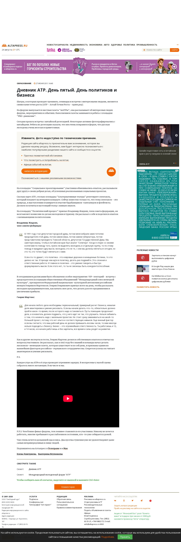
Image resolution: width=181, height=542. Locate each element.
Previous (139, 135)
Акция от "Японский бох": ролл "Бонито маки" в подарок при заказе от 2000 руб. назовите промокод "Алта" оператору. (132, 516)
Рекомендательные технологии (93, 506)
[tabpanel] (158, 146)
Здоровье (116, 44)
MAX (102, 524)
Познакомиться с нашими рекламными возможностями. (51, 178)
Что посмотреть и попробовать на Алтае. (46, 160)
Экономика (95, 44)
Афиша (87, 513)
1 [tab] (174, 163)
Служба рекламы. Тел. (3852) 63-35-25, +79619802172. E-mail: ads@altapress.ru (97, 521)
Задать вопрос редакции (125, 505)
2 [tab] (175, 163)
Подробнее (107, 536)
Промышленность (146, 44)
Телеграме (53, 448)
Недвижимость (79, 44)
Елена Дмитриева (26, 454)
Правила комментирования (69, 507)
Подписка (33, 499)
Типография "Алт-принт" (40, 504)
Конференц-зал (36, 502)
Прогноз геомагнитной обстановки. (43, 155)
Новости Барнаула (57, 44)
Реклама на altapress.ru (94, 499)
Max (65, 448)
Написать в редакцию (36, 171)
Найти (175, 50)
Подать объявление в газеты (97, 510)
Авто (106, 44)
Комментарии (68, 487)
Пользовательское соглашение (65, 503)
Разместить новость (148, 287)
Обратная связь (64, 499)
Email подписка (91, 516)
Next (176, 135)
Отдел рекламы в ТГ (93, 502)
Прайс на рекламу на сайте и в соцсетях (132, 508)
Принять (125, 536)
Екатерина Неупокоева (50, 454)
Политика (129, 44)
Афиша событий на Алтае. (38, 164)
